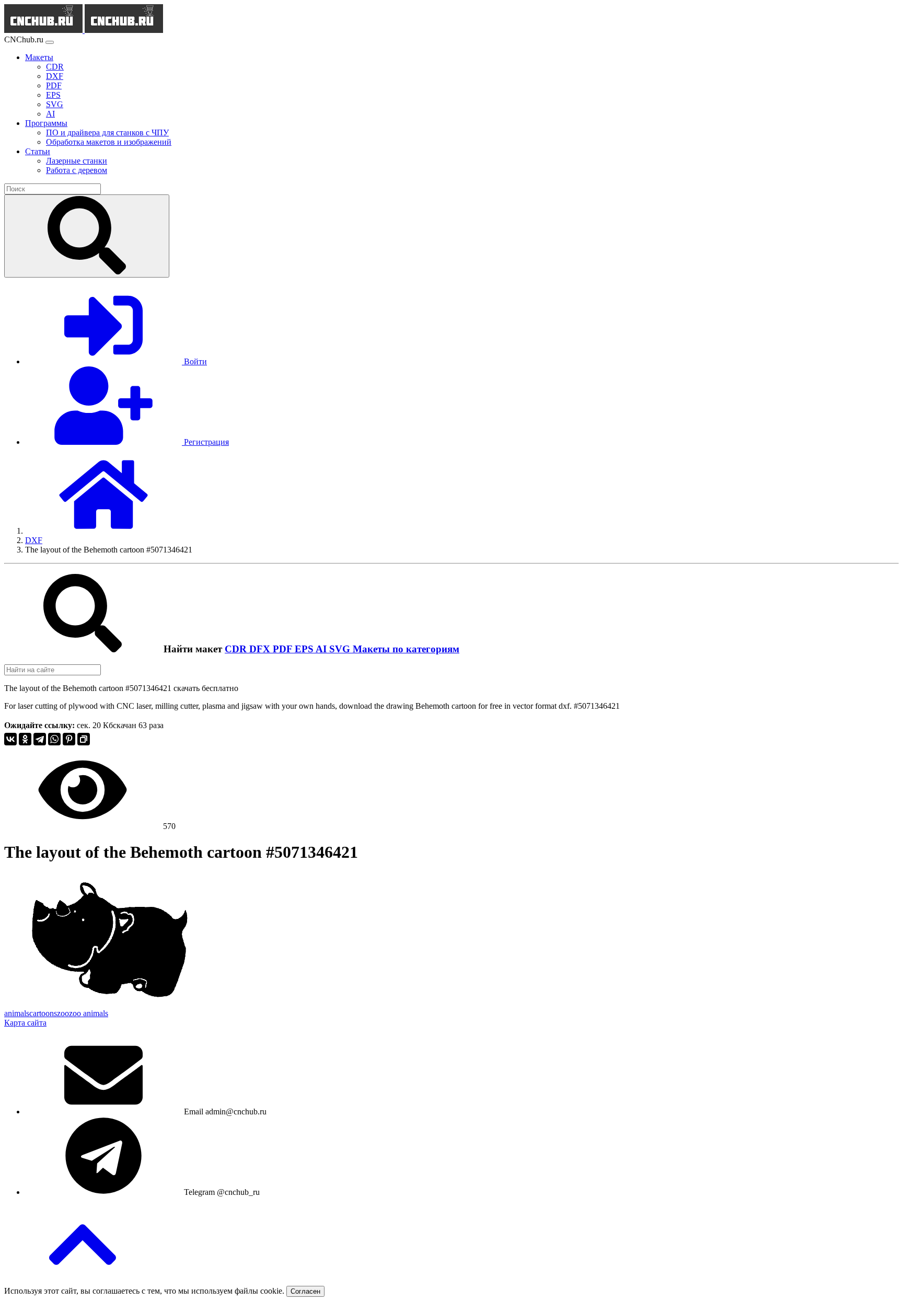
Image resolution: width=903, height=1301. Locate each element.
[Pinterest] (69, 739)
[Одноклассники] (25, 739)
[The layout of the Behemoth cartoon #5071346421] (110, 1003)
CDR (237, 648)
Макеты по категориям (406, 648)
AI (322, 648)
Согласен (305, 1291)
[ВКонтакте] (10, 739)
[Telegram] (39, 739)
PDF (284, 648)
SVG (341, 648)
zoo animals (88, 1013)
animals (16, 1013)
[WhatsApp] (54, 739)
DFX (261, 648)
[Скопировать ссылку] (83, 739)
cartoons (43, 1013)
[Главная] (103, 530)
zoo (63, 1013)
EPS (305, 648)
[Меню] (49, 42)
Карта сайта (25, 1022)
